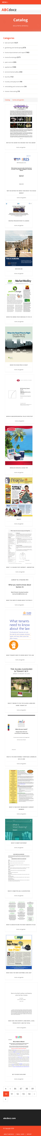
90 (6, 1094)
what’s (19, 519)
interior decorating (11, 91)
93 (23, 1094)
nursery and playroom (12, 82)
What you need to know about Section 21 (19, 600)
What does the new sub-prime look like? (18, 973)
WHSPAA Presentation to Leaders (19, 221)
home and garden (18, 100)
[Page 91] (34, 1094)
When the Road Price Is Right (19, 365)
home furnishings (10, 57)
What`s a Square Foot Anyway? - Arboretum (20, 567)
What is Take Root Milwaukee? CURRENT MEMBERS (21, 808)
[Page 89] (10, 1088)
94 (29, 1094)
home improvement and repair (15, 52)
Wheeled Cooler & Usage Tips (19, 468)
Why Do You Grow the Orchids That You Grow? (21, 142)
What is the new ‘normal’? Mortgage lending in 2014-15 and (21, 758)
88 (27, 1088)
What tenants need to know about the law (20, 655)
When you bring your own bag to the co (19, 317)
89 (32, 1088)
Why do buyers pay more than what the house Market (21, 192)
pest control (9, 62)
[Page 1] (5, 1088)
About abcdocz (9, 1134)
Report (29, 1134)
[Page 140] (5, 1099)
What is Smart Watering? (19, 843)
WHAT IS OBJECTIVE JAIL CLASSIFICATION (19, 891)
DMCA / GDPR (20, 1134)
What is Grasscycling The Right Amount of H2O (21, 924)
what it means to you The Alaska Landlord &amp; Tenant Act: (21, 704)
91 (12, 1094)
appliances (8, 67)
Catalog (7, 100)
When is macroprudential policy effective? (19, 416)
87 (21, 1088)
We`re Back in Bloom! (19, 1074)
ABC (9, 9)
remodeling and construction (14, 86)
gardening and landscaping (13, 48)
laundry (7, 77)
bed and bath (9, 43)
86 (15, 1088)
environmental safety (12, 72)
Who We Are (19, 269)
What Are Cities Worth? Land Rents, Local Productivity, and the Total (21, 1022)
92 (18, 1094)
